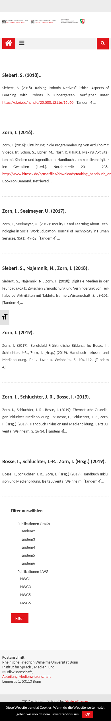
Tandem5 (27, 555)
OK (87, 714)
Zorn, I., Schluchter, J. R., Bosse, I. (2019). (46, 397)
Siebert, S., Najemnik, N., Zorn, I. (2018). (45, 268)
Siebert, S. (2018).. (22, 75)
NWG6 (25, 603)
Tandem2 (27, 531)
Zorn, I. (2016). (18, 133)
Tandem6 (27, 564)
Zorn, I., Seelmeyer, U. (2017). (34, 211)
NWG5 (25, 595)
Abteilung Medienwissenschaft (26, 677)
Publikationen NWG (32, 572)
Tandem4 (27, 547)
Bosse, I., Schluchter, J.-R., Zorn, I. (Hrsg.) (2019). (54, 462)
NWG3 (25, 587)
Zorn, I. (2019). (18, 333)
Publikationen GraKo (33, 524)
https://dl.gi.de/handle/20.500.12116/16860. (38, 103)
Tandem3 (27, 539)
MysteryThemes (76, 701)
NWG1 (25, 579)
